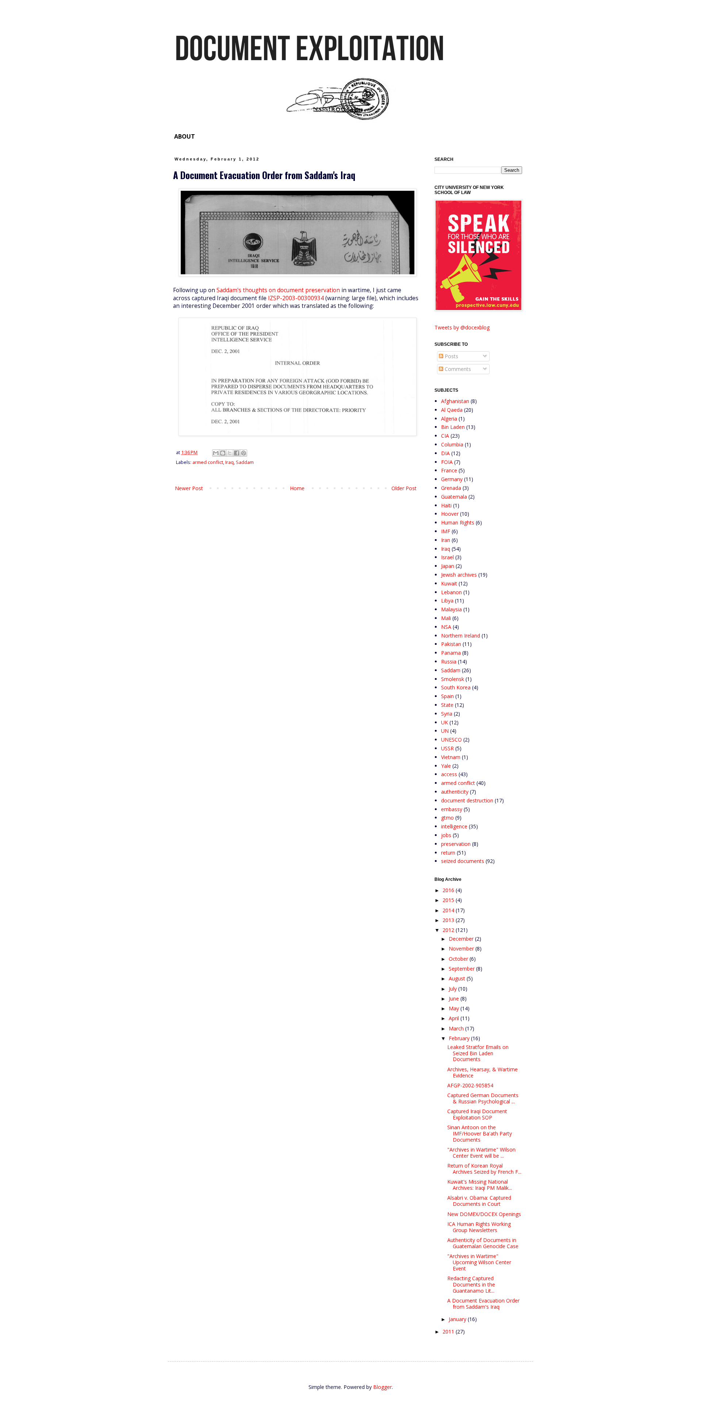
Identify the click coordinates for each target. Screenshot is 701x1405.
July (453, 988)
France (449, 470)
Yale (446, 765)
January (458, 1319)
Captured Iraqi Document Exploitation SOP (477, 1114)
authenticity (454, 791)
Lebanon (451, 592)
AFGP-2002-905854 (470, 1085)
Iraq (229, 462)
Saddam (245, 462)
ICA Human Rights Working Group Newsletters (479, 1227)
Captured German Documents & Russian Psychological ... (482, 1098)
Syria (446, 713)
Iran (445, 540)
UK (444, 722)
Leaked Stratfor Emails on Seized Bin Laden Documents (478, 1053)
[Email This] (215, 453)
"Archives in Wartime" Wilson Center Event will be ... (481, 1152)
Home (297, 488)
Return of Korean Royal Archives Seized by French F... (484, 1168)
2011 (449, 1331)
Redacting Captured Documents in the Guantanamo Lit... (471, 1284)
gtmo (447, 817)
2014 (449, 910)
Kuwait (449, 583)
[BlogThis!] (222, 453)
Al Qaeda (452, 409)
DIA (445, 453)
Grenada (451, 487)
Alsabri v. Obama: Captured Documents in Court (479, 1200)
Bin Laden (453, 426)
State (447, 704)
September (462, 968)
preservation (456, 843)
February (460, 1038)
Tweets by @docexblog (462, 327)
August (458, 978)
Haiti (446, 505)
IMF (445, 531)
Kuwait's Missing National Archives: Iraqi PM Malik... (479, 1184)
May (454, 1008)
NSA (446, 626)
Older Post (404, 488)
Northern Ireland (460, 635)
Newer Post (189, 488)
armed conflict (207, 462)
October (459, 958)
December (462, 938)
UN (445, 730)
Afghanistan (455, 401)
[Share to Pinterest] (243, 453)
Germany (452, 479)
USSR (447, 748)
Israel (447, 557)
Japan (447, 565)
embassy (451, 809)
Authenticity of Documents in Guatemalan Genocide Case (482, 1243)
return (448, 852)
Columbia (452, 444)
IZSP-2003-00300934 (296, 298)
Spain (447, 696)
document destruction (467, 800)
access (449, 774)
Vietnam (450, 757)
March (457, 1028)
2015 (449, 900)
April (454, 1018)
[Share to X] (229, 453)
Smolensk (452, 679)
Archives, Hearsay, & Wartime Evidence (482, 1072)
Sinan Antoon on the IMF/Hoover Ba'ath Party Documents (479, 1133)
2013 (449, 920)
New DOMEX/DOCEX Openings (484, 1214)
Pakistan (451, 643)
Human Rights (457, 522)
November (462, 948)
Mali (446, 618)
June (454, 998)
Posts (450, 356)
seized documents (462, 861)
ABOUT (184, 136)
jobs (446, 835)
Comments (457, 368)
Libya (447, 600)
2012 (449, 929)
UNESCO (451, 739)
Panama (451, 652)
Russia (448, 661)
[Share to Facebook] (236, 453)
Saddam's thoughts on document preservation (278, 290)
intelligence (454, 826)
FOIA (447, 461)
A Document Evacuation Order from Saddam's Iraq (483, 1303)
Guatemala (454, 496)
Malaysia (451, 609)
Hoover (450, 513)
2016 (449, 890)
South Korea (456, 687)
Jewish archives (459, 574)
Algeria (449, 418)
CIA (445, 435)
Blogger (382, 1386)
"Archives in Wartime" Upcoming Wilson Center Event (479, 1262)
